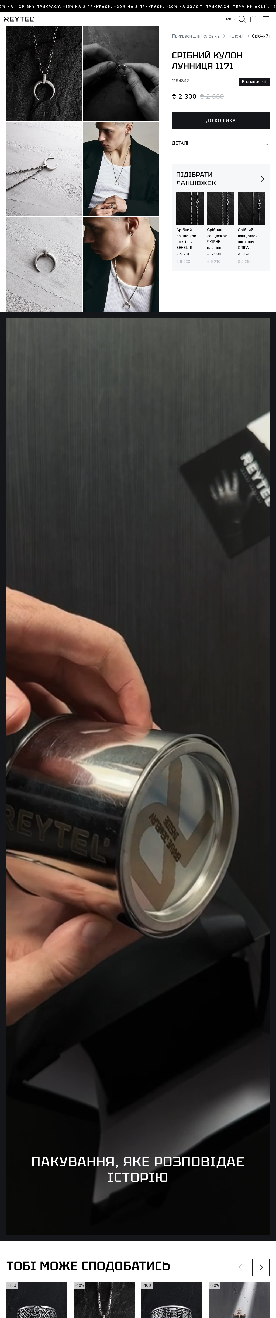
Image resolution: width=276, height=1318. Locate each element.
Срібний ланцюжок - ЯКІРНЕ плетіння (218, 239)
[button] (261, 179)
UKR (228, 19)
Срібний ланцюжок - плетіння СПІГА (249, 239)
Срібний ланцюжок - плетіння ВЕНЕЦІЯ (187, 239)
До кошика (221, 120)
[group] (190, 208)
